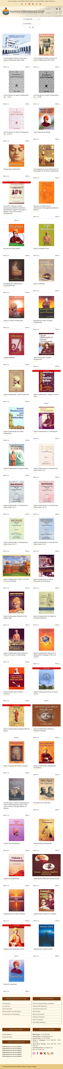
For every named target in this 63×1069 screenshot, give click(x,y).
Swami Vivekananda (7, 1008)
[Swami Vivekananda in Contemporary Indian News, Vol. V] (46, 529)
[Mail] (52, 1053)
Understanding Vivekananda (42, 843)
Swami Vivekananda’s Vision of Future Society (45, 693)
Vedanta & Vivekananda (11, 878)
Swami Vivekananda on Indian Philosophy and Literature (43, 580)
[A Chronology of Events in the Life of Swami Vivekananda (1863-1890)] (16, 45)
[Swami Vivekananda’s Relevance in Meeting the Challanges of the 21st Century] (46, 640)
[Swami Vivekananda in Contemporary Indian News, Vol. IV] (16, 529)
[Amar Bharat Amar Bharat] (46, 119)
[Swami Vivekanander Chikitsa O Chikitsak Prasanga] (46, 715)
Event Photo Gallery (7, 1037)
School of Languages (38, 1019)
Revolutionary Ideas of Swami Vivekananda (43, 321)
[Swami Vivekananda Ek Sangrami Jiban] (16, 455)
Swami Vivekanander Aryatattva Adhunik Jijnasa (17, 730)
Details (28, 67)
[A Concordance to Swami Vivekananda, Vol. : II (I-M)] (46, 82)
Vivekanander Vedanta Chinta (42, 949)
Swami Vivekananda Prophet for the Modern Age (15, 617)
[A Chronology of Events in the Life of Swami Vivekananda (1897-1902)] (46, 45)
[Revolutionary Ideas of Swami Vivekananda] (46, 307)
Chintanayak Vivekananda (12, 169)
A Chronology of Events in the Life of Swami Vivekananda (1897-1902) (45, 59)
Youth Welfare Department (39, 1022)
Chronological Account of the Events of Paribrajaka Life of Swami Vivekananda (46, 170)
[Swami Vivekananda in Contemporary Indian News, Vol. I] (46, 455)
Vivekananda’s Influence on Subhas (44, 914)
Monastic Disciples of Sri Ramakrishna (11, 1011)
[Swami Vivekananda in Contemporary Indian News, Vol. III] (46, 492)
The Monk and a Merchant (41, 803)
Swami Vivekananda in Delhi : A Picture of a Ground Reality (16, 580)
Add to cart (7, 67)
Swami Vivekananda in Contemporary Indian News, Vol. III (45, 506)
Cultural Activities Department (40, 1006)
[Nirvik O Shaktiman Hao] (46, 235)
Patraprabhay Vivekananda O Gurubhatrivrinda (13, 284)
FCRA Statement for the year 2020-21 (12, 1046)
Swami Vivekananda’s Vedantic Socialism (13, 693)
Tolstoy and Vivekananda (12, 843)
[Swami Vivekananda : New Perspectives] (16, 381)
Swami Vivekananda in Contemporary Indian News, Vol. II (16, 506)
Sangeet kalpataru (9, 357)
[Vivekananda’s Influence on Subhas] (46, 900)
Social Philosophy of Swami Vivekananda (42, 358)
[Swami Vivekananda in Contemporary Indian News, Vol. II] (16, 492)
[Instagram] (34, 1053)
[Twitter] (44, 1053)
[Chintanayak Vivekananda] (16, 156)
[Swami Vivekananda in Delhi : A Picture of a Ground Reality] (16, 566)
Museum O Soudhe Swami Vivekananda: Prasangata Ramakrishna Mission (46, 208)
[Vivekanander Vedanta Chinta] (46, 935)
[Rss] (48, 1053)
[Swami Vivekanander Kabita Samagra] (16, 752)
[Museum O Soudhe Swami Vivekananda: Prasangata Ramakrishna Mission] (46, 193)
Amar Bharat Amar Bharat (41, 132)
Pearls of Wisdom (39, 284)
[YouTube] (41, 1053)
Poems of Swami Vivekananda (13, 320)
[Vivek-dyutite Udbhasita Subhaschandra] (46, 865)
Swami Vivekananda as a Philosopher (45, 431)
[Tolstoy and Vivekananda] (16, 830)
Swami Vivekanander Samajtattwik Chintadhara (44, 767)
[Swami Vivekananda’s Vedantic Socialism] (16, 678)
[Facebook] (37, 1053)
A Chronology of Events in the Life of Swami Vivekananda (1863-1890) (15, 59)
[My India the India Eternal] (16, 235)
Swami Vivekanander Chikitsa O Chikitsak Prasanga (43, 730)
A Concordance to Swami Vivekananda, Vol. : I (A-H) (16, 96)
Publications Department (39, 1017)
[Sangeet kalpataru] (16, 344)
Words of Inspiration (10, 984)
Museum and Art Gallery (38, 1014)
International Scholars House (40, 1008)
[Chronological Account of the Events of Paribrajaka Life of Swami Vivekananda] (46, 156)
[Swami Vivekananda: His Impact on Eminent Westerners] (46, 603)
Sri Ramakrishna (6, 1003)
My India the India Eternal (12, 248)
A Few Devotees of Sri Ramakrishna (11, 1014)
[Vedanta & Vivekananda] (16, 865)
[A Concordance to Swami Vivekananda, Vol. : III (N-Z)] (16, 119)
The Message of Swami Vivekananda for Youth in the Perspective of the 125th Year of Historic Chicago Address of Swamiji (16, 805)
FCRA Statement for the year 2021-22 (12, 1048)
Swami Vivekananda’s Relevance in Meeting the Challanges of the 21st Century (44, 655)
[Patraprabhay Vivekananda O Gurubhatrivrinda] (16, 270)
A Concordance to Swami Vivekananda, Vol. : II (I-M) (46, 96)
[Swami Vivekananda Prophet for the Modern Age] (16, 603)
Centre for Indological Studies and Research (43, 1003)
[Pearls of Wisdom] (46, 270)
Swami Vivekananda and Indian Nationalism (14, 432)
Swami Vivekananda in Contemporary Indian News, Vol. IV (16, 543)
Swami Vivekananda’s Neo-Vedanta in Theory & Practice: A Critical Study (16, 654)
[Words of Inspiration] (16, 971)
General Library (36, 1011)
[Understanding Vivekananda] (46, 830)
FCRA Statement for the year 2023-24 (12, 1052)
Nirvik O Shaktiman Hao (41, 248)
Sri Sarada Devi (6, 1006)
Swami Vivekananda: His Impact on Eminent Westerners (44, 617)
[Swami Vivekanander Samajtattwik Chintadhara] (46, 752)
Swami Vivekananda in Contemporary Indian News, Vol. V (45, 543)
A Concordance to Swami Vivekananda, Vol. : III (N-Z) (16, 133)
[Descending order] (39, 19)
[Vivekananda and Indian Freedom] (16, 900)
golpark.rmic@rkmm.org (50, 1)
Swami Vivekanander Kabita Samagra (16, 766)
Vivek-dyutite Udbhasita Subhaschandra (46, 878)
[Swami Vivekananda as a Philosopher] (46, 418)
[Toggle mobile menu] (60, 9)
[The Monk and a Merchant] (46, 789)
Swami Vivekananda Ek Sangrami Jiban (16, 468)
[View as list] (32, 27)
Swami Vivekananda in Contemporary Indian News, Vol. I (45, 469)
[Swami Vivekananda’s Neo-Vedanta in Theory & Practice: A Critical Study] (16, 640)
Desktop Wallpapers (7, 1034)
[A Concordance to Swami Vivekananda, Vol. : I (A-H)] (16, 82)
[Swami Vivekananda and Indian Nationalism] (16, 418)
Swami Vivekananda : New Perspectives (16, 394)
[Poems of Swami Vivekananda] (16, 307)
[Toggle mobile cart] (57, 9)
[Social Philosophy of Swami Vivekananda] (46, 344)
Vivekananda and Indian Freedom (14, 914)
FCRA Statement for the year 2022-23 (12, 1050)
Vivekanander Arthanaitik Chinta (14, 949)
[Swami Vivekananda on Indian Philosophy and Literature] (46, 566)
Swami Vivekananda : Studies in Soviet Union (45, 395)
